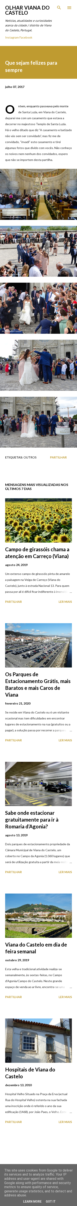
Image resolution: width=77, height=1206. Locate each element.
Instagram (12, 37)
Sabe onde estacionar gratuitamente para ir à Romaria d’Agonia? (31, 819)
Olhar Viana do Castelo (27, 10)
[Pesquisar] (59, 7)
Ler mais (65, 601)
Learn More (32, 1201)
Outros (30, 457)
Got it (51, 1201)
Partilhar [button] (58, 457)
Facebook (25, 37)
